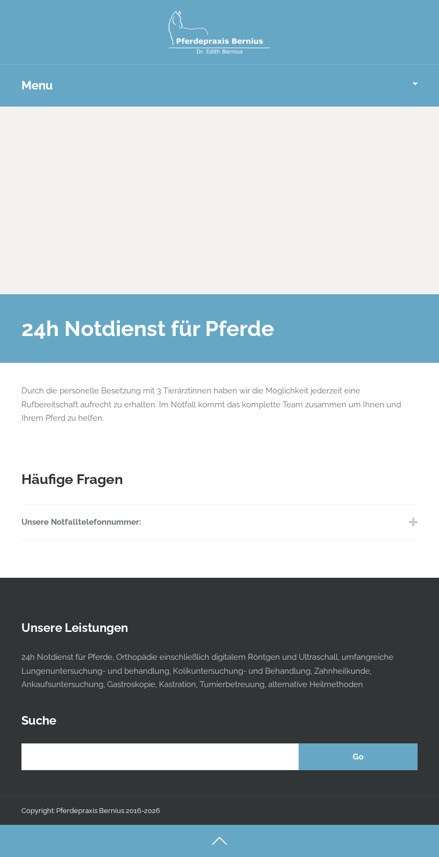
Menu (37, 85)
